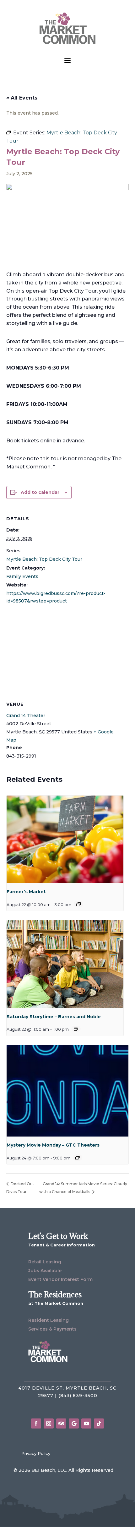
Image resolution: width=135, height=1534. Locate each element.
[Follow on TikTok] (99, 1423)
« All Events (21, 98)
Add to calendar (40, 492)
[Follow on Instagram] (49, 1423)
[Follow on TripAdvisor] (61, 1423)
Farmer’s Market (26, 891)
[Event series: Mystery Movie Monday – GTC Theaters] (77, 1157)
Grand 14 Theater (25, 715)
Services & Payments (52, 1329)
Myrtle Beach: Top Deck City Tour (44, 559)
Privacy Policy (35, 1453)
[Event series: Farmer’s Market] (78, 904)
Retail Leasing (44, 1262)
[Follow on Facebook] (36, 1423)
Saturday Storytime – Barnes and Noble (54, 1016)
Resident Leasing (48, 1320)
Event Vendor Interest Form (60, 1279)
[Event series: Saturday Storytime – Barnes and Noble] (76, 1029)
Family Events (22, 576)
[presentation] (65, 839)
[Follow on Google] (74, 1423)
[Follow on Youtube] (86, 1423)
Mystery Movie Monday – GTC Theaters (53, 1145)
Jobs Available (45, 1270)
